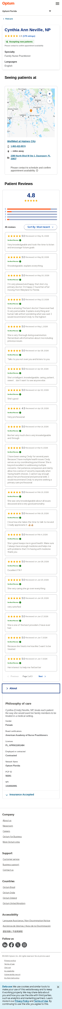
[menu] (57, 3)
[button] (31, 111)
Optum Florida (9, 11)
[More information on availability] (37, 170)
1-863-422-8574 (18, 146)
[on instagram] (24, 944)
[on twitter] (17, 944)
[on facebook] (11, 944)
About (13, 688)
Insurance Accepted (22, 794)
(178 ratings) (29, 36)
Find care (9, 19)
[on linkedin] (4, 944)
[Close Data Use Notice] (58, 987)
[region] (31, 113)
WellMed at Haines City (21, 141)
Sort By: (39, 227)
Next (41, 676)
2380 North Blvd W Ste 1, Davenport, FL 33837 (30, 157)
